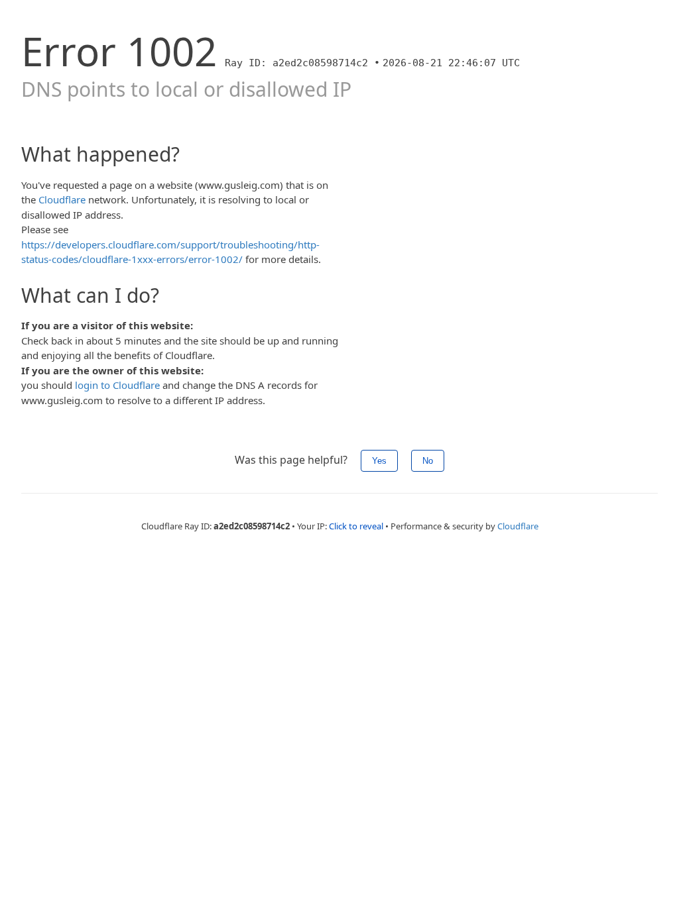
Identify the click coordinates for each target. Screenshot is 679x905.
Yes (379, 461)
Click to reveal (356, 526)
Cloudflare (62, 199)
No (427, 461)
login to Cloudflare (117, 385)
